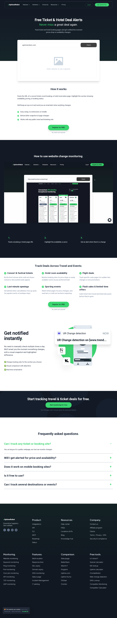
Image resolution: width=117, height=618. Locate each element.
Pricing (64, 4)
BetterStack (65, 562)
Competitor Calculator (98, 588)
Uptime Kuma (66, 577)
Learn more (24, 609)
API (33, 528)
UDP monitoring (9, 584)
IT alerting (36, 584)
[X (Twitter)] (8, 530)
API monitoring (9, 577)
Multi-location (37, 558)
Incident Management (40, 580)
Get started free (102, 4)
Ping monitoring (9, 566)
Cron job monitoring (11, 573)
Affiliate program (96, 528)
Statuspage (65, 558)
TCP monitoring (9, 580)
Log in (89, 4)
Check (89, 45)
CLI (33, 531)
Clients (92, 531)
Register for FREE (58, 127)
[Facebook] (4, 530)
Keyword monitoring (11, 562)
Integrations (36, 524)
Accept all (25, 611)
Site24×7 (64, 566)
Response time (37, 562)
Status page (36, 577)
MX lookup (94, 566)
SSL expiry (36, 566)
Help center (65, 524)
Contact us (94, 524)
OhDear (64, 580)
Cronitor (64, 584)
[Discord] (16, 530)
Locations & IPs (67, 531)
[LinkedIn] (12, 530)
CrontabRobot (95, 573)
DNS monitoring (38, 573)
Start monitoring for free (58, 405)
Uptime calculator (96, 569)
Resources (54, 4)
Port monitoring (9, 569)
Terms (92, 535)
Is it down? (94, 558)
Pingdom (64, 569)
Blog (62, 535)
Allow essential (16, 611)
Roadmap (35, 539)
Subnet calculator (96, 562)
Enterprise (45, 4)
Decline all (7, 611)
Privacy (99, 535)
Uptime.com (65, 573)
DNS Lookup (95, 580)
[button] (58, 443)
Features (25, 4)
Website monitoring (10, 558)
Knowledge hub (67, 539)
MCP (34, 535)
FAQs (63, 528)
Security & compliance (98, 539)
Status (34, 542)
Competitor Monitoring (98, 584)
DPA (104, 535)
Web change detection (98, 577)
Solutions (35, 4)
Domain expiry (37, 569)
